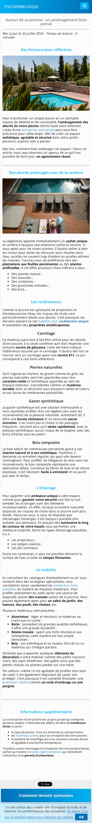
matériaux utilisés (27, 735)
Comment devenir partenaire (46, 795)
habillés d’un (64, 321)
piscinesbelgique (21, 6)
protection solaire (15, 682)
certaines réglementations (44, 752)
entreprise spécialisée (37, 130)
